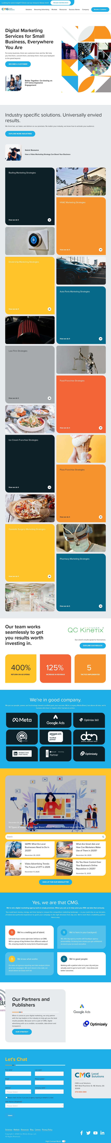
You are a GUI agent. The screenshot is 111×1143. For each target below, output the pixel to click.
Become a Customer (100, 9)
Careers (38, 1129)
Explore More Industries (20, 133)
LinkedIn (102, 1132)
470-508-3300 (81, 1092)
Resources (25, 1129)
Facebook (81, 1132)
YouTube (95, 1132)
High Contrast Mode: (53, 1141)
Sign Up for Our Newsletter (55, 882)
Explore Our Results (92, 645)
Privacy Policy (47, 1129)
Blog (31, 1129)
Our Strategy (22, 1032)
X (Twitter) (88, 1132)
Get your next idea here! (60, 3)
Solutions (8, 1129)
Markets (17, 1129)
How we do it (14, 220)
